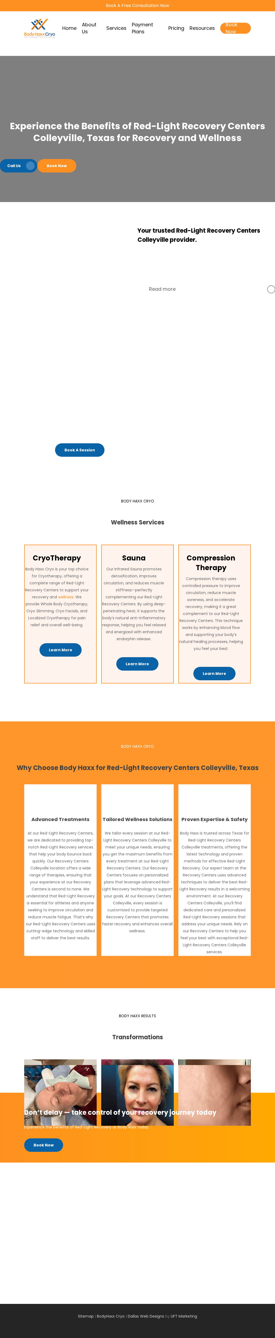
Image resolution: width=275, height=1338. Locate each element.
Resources (147, 1243)
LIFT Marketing (184, 1316)
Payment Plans (151, 1229)
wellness (66, 597)
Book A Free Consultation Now (137, 5)
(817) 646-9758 (221, 1249)
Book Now (146, 1250)
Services (145, 1222)
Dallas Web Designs (146, 1316)
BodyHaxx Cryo (111, 1316)
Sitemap (86, 1316)
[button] (56, 165)
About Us (146, 1215)
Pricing (144, 1236)
